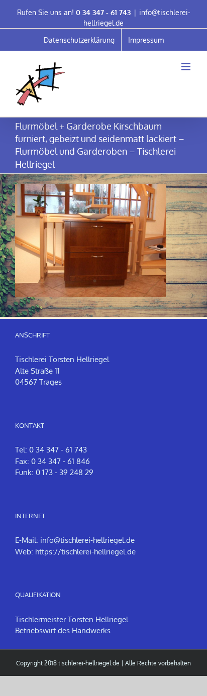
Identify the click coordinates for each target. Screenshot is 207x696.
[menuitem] (79, 40)
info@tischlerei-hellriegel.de (87, 540)
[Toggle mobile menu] (186, 66)
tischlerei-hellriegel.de (89, 663)
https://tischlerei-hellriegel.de (85, 551)
